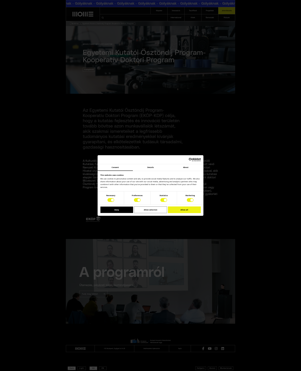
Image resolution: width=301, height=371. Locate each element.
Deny (116, 210)
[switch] (137, 200)
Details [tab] (150, 167)
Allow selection (150, 210)
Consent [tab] (115, 167)
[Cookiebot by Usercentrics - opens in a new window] (190, 159)
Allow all (184, 210)
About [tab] (186, 167)
